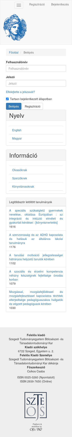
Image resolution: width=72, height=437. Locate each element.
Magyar (17, 138)
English (16, 130)
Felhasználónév (17, 62)
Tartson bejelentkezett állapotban (31, 99)
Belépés (14, 106)
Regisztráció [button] (32, 106)
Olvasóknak (19, 170)
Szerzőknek (19, 178)
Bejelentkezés (60, 4)
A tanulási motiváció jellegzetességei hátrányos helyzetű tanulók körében (36, 257)
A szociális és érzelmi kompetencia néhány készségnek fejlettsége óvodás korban (36, 275)
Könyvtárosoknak (23, 186)
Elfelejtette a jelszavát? (20, 92)
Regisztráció (37, 4)
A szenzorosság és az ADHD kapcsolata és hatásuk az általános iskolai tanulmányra (36, 239)
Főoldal (13, 52)
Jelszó (10, 77)
